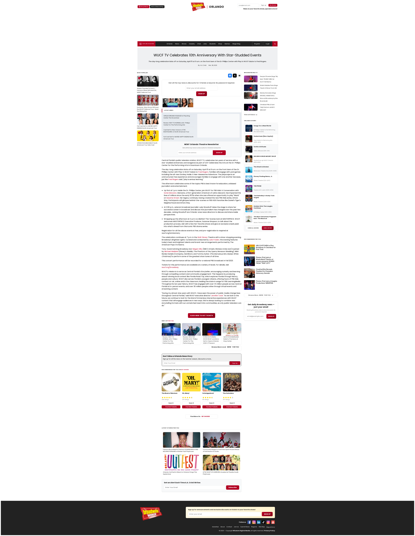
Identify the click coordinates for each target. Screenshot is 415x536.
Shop (220, 44)
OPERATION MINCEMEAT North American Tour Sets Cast (147, 139)
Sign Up (201, 94)
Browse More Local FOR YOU (225, 347)
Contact (229, 527)
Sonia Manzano (170, 193)
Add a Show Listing (157, 6)
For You (171, 321)
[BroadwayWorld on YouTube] (273, 522)
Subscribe (232, 487)
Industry (192, 44)
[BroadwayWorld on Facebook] (249, 522)
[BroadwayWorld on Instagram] (254, 522)
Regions (254, 527)
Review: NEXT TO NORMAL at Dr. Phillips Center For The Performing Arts (177, 124)
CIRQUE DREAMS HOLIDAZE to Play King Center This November (177, 117)
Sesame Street (172, 198)
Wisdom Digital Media (241, 531)
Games (227, 44)
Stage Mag (236, 44)
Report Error (271, 527)
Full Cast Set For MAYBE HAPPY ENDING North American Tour (147, 122)
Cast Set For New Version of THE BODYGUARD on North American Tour (176, 131)
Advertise (215, 527)
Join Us (236, 527)
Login (268, 44)
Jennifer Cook (217, 295)
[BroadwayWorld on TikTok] (263, 522)
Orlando (170, 44)
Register (257, 44)
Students (212, 44)
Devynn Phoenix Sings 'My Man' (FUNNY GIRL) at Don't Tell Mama (269, 79)
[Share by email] (239, 76)
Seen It (170, 403)
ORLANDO (216, 6)
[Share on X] (235, 76)
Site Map (262, 527)
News (177, 44)
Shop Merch (144, 6)
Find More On (200, 416)
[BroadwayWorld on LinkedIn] (259, 522)
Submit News (245, 527)
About (222, 527)
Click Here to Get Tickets (201, 315)
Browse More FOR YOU (259, 295)
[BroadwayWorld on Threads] (268, 522)
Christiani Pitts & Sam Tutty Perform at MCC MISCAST (267, 107)
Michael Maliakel (171, 251)
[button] (275, 43)
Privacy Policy (269, 531)
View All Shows (253, 228)
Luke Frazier (214, 240)
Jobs (205, 44)
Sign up (271, 316)
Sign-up (263, 5)
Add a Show (268, 228)
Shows (184, 44)
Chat (199, 44)
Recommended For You (252, 239)
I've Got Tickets (171, 407)
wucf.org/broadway (170, 267)
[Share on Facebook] (230, 76)
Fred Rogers (203, 172)
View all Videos (249, 115)
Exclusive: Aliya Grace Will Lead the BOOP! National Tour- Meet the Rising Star (148, 104)
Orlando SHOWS (250, 120)
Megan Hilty (197, 249)
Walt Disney (202, 237)
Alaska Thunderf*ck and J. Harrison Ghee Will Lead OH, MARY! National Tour (146, 85)
